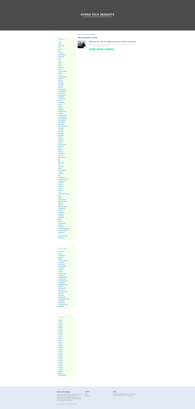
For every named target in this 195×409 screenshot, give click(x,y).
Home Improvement (62, 71)
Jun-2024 (60, 358)
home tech (60, 225)
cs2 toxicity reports (62, 279)
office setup (60, 203)
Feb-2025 (60, 365)
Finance (60, 58)
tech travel (60, 155)
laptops (59, 197)
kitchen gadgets (61, 122)
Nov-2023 (60, 323)
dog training (60, 257)
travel (59, 175)
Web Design (60, 67)
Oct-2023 (60, 320)
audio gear (60, 87)
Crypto (59, 192)
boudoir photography (62, 291)
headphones (61, 214)
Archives (87, 395)
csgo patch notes (62, 297)
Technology (60, 53)
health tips (60, 190)
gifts (59, 164)
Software (60, 73)
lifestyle (60, 137)
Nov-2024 (60, 327)
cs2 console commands (63, 260)
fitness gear (60, 151)
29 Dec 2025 (92, 49)
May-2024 (60, 336)
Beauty (59, 62)
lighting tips (60, 186)
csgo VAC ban (61, 290)
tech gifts (60, 188)
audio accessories (62, 157)
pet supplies (60, 133)
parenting (60, 150)
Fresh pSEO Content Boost (63, 228)
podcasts (60, 258)
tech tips (60, 104)
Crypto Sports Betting (62, 230)
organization (61, 215)
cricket (59, 253)
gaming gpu (60, 262)
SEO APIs (60, 80)
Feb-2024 (60, 343)
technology (60, 85)
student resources (62, 181)
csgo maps (60, 269)
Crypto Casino (61, 212)
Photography (61, 56)
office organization (62, 89)
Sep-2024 (60, 325)
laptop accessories (62, 111)
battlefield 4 (60, 286)
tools (59, 159)
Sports (59, 43)
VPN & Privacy (61, 237)
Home (79, 34)
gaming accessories (62, 117)
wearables (60, 113)
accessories (60, 129)
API (59, 234)
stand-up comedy (62, 273)
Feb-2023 (60, 331)
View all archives (62, 375)
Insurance (60, 74)
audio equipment (62, 120)
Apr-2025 (60, 367)
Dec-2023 (60, 354)
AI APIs (59, 106)
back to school (61, 162)
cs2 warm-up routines (63, 304)
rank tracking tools (62, 266)
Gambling (60, 78)
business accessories (62, 206)
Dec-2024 (60, 364)
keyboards (60, 100)
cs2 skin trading (61, 264)
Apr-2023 (60, 329)
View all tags (61, 306)
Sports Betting (61, 226)
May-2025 (60, 371)
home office (60, 82)
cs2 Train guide (61, 275)
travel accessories (62, 144)
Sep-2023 (60, 342)
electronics (60, 204)
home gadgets (61, 124)
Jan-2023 (60, 349)
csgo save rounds (62, 288)
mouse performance (108, 49)
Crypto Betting (61, 232)
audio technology (62, 91)
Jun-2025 (60, 373)
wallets (59, 219)
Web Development (62, 54)
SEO (59, 51)
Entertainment (61, 45)
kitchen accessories (62, 201)
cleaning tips (61, 139)
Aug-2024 (60, 347)
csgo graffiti (60, 293)
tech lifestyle (61, 217)
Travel (59, 42)
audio (59, 195)
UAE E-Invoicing (61, 93)
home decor (60, 131)
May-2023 (60, 345)
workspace (60, 171)
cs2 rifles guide (61, 302)
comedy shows (61, 255)
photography (61, 135)
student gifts (61, 109)
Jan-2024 (60, 338)
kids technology (61, 177)
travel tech (60, 221)
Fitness (59, 69)
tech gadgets (100, 49)
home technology (62, 223)
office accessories (62, 199)
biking (59, 160)
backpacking (61, 300)
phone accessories (62, 95)
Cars (59, 60)
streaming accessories (63, 179)
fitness (59, 148)
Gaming (60, 49)
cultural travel (61, 251)
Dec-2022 (60, 333)
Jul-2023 (60, 322)
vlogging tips (61, 184)
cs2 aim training (61, 282)
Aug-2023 (60, 362)
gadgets (60, 142)
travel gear (60, 173)
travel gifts (60, 107)
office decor (60, 166)
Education (60, 65)
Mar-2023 (60, 360)
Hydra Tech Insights (97, 14)
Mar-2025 (60, 369)
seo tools (60, 271)
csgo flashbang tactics (63, 284)
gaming (60, 168)
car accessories (61, 153)
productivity (60, 140)
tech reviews (61, 146)
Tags (83, 34)
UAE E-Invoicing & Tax (63, 126)
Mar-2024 (60, 351)
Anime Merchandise (62, 118)
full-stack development (63, 280)
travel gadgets (61, 102)
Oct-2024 (60, 353)
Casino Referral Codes (63, 236)
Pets (59, 47)
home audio (60, 128)
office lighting (61, 96)
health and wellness (62, 170)
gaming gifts (61, 182)
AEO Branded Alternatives (63, 193)
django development (62, 277)
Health (59, 64)
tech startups (61, 268)
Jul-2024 (60, 340)
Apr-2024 (60, 356)
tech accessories (61, 98)
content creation (61, 208)
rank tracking (61, 295)
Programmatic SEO (62, 76)
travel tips (60, 210)
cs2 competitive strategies (63, 299)
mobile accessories (62, 115)
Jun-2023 (60, 334)
